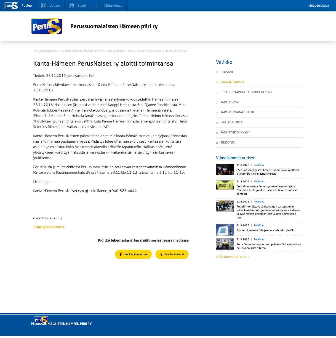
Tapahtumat (230, 102)
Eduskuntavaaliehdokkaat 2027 (246, 92)
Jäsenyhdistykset (235, 132)
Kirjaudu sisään (318, 5)
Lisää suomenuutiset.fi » (232, 256)
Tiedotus (228, 142)
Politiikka (259, 165)
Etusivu (227, 72)
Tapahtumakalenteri (237, 112)
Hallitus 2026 (232, 122)
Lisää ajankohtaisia (48, 227)
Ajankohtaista (232, 82)
